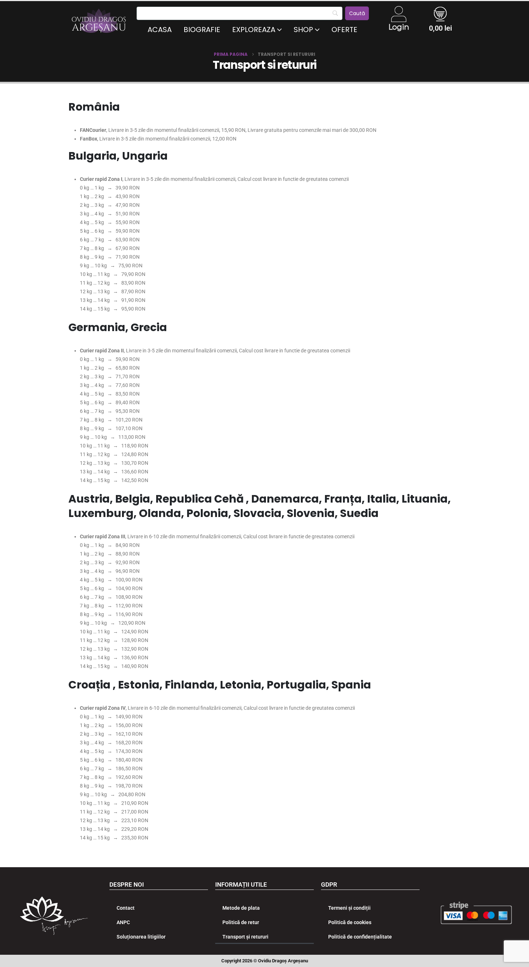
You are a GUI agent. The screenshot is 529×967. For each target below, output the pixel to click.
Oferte (344, 29)
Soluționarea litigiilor (141, 937)
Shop (303, 29)
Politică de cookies (349, 922)
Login (398, 27)
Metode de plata (241, 908)
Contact (126, 908)
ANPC (123, 922)
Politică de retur (240, 922)
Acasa (160, 29)
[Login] (399, 14)
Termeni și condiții (349, 908)
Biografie (202, 29)
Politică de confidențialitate (360, 937)
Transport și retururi (245, 937)
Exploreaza (253, 29)
